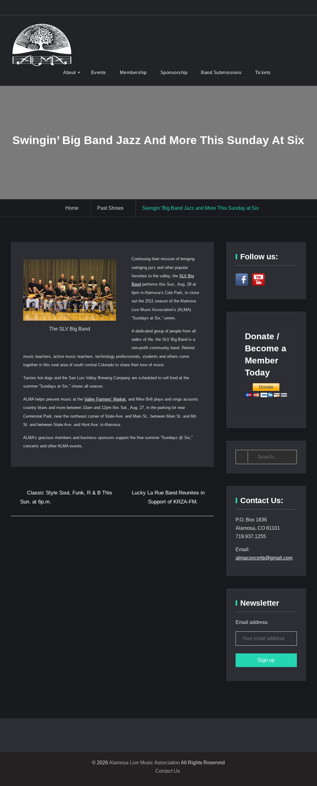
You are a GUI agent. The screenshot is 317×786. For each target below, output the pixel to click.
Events (98, 72)
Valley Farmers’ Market (105, 399)
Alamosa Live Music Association (144, 762)
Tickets (263, 72)
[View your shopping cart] (286, 72)
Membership (133, 72)
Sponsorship (174, 72)
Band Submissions (221, 72)
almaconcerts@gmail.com (264, 557)
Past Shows (110, 208)
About (69, 72)
